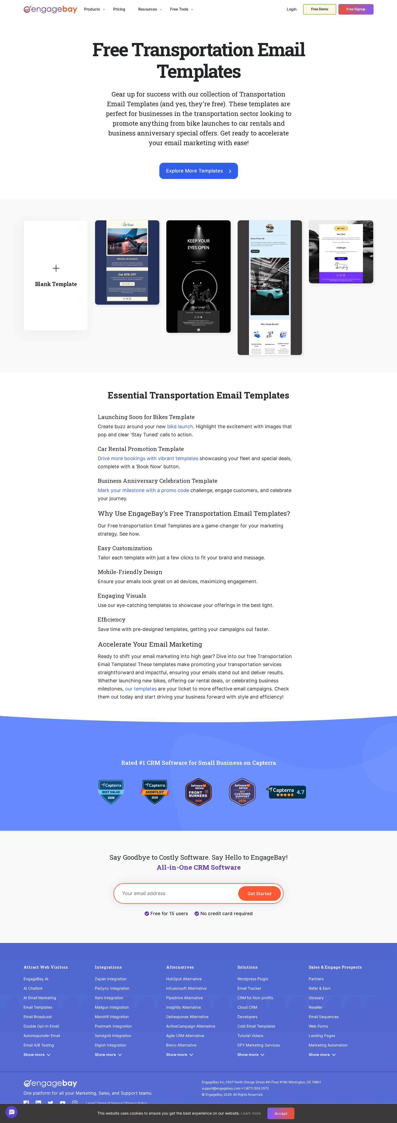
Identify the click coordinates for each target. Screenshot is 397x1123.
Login (292, 9)
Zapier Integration (110, 978)
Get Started (259, 893)
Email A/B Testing (38, 1045)
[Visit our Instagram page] (75, 1103)
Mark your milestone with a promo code (143, 490)
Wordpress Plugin (252, 978)
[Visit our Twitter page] (50, 1103)
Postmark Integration (113, 1026)
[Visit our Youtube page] (62, 1103)
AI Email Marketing (39, 997)
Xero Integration (109, 997)
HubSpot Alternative (184, 978)
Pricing (119, 9)
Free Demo (319, 9)
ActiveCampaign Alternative (190, 1026)
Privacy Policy (136, 1103)
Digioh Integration (110, 1045)
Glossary (316, 997)
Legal (90, 1103)
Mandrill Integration (112, 1016)
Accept (281, 1113)
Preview (127, 272)
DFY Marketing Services (258, 1045)
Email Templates (37, 1007)
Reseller (315, 1007)
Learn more (251, 1113)
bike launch (180, 426)
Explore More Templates (194, 171)
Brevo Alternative (181, 1045)
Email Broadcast (37, 1016)
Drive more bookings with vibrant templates (148, 458)
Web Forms (318, 1026)
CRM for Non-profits (255, 997)
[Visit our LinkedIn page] (38, 1103)
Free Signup (355, 9)
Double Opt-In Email (41, 1026)
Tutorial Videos (250, 1035)
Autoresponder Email (41, 1035)
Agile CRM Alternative (185, 1035)
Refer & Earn (320, 988)
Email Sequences (324, 1016)
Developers (247, 1016)
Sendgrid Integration (113, 1035)
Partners (316, 978)
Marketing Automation (328, 1045)
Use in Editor (127, 256)
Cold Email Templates (256, 1026)
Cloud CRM (247, 1007)
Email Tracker (249, 988)
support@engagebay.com (221, 1088)
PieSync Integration (112, 988)
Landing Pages (322, 1035)
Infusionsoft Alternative (186, 988)
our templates (141, 689)
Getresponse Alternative (187, 1016)
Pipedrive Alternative (184, 997)
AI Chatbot (32, 988)
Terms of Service (110, 1103)
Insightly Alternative (183, 1007)
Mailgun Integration (112, 1007)
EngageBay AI (35, 978)
